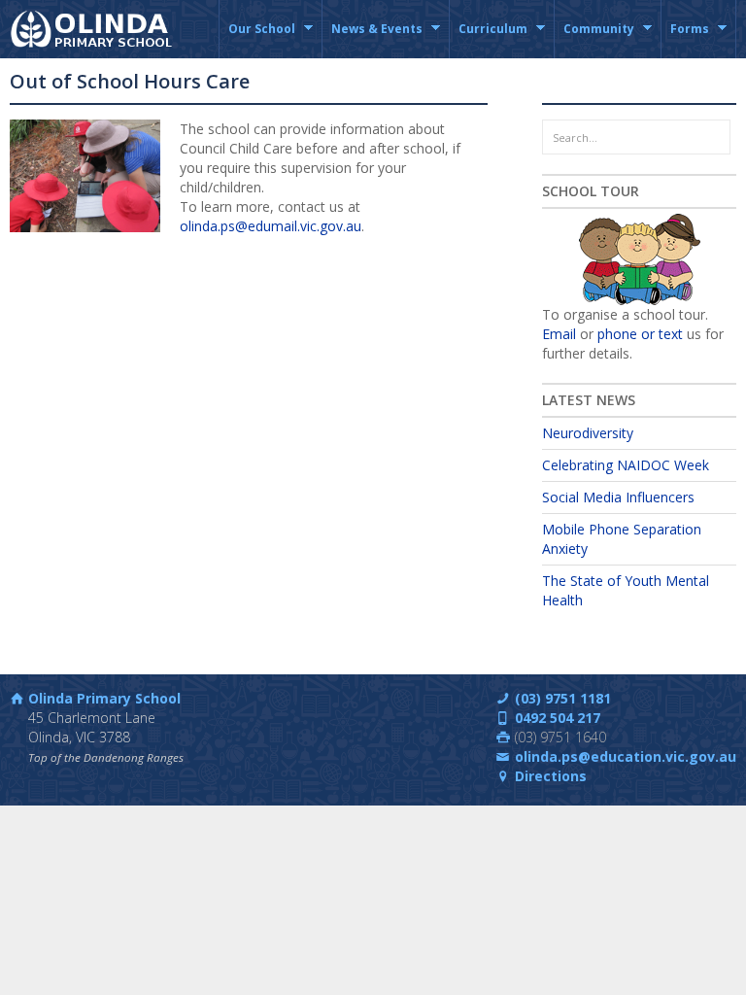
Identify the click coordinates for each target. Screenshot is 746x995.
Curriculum (488, 39)
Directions (551, 776)
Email (559, 334)
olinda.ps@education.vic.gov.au (625, 756)
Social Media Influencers (618, 497)
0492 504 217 (557, 717)
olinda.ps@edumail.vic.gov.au (270, 226)
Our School (257, 39)
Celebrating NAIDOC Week (625, 465)
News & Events (372, 39)
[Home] (93, 29)
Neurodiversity (587, 433)
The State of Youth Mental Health (625, 590)
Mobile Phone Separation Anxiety (621, 539)
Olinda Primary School (104, 698)
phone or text (640, 334)
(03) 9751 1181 (563, 698)
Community (594, 39)
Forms (685, 39)
